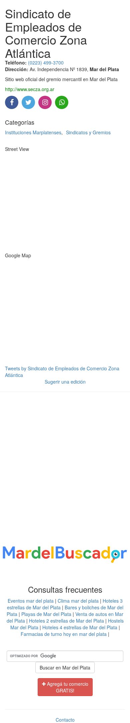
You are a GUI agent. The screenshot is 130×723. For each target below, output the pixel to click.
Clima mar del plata (78, 600)
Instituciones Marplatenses (33, 132)
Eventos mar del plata (31, 600)
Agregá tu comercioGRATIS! (67, 687)
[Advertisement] (65, 470)
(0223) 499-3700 (46, 62)
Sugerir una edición (65, 381)
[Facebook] (11, 102)
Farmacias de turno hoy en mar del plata (64, 634)
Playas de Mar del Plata (46, 614)
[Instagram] (45, 102)
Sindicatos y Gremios (88, 132)
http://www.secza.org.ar (29, 89)
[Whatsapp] (61, 102)
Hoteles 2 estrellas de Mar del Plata (66, 620)
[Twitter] (28, 102)
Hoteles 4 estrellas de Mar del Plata (79, 627)
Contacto (65, 719)
